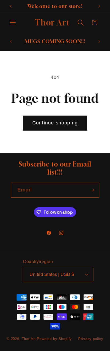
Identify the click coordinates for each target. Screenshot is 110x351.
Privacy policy (90, 339)
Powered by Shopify (54, 339)
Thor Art (29, 339)
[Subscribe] (92, 190)
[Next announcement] (99, 6)
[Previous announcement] (11, 6)
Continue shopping (55, 122)
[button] (13, 22)
